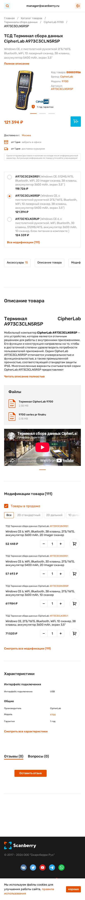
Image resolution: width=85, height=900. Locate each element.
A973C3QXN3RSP (59, 586)
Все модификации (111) (23, 242)
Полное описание (16, 63)
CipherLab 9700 (54, 22)
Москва (26, 135)
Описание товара (49, 262)
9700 (65, 81)
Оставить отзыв (30, 773)
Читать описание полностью (24, 376)
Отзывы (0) (13, 756)
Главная (9, 18)
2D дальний (54, 515)
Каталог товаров (31, 18)
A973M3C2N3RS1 (59, 526)
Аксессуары (17, 262)
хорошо (73, 889)
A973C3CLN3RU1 (59, 616)
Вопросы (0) (38, 756)
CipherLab (66, 76)
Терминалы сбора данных (21, 22)
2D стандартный (28, 515)
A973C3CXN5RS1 (59, 556)
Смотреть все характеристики (26, 731)
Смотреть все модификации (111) (27, 648)
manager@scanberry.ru (42, 6)
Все (9, 515)
